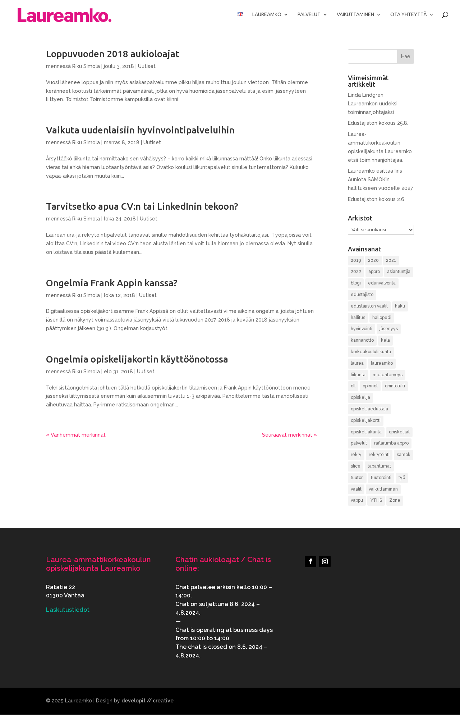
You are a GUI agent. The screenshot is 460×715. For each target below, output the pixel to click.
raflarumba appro (391, 443)
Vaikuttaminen (355, 14)
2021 (391, 260)
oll (353, 385)
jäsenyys (389, 328)
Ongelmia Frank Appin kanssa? (112, 283)
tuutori (357, 477)
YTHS (376, 500)
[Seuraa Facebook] (310, 561)
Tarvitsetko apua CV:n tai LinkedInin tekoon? (142, 206)
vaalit (356, 489)
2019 (356, 260)
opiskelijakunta (366, 431)
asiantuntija (398, 271)
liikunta (358, 374)
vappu (357, 500)
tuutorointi (381, 477)
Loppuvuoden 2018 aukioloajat (112, 54)
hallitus (358, 317)
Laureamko (266, 14)
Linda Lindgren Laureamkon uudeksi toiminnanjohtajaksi (372, 103)
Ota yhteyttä (408, 14)
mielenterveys (387, 374)
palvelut (359, 443)
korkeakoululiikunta (371, 351)
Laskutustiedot (67, 609)
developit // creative (147, 700)
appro (374, 271)
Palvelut (309, 14)
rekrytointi (379, 454)
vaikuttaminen (383, 489)
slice (355, 466)
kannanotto (362, 340)
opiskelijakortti (366, 420)
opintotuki (395, 385)
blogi (356, 283)
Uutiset (147, 66)
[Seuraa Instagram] (325, 561)
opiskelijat (399, 431)
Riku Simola (86, 66)
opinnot (370, 385)
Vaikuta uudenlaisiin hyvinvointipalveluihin (140, 130)
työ (402, 477)
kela (385, 340)
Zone (394, 500)
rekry (356, 454)
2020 (373, 260)
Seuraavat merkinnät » (289, 435)
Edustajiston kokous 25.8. (378, 123)
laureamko (382, 363)
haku (400, 306)
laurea (357, 363)
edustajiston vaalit (369, 306)
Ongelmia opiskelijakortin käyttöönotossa (137, 359)
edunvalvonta (382, 283)
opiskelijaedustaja (369, 408)
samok (403, 454)
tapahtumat (379, 466)
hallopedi (381, 317)
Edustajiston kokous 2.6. (376, 199)
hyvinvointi (361, 328)
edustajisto (362, 294)
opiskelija (360, 397)
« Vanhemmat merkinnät (76, 435)
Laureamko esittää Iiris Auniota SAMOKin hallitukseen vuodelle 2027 (380, 179)
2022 (356, 271)
